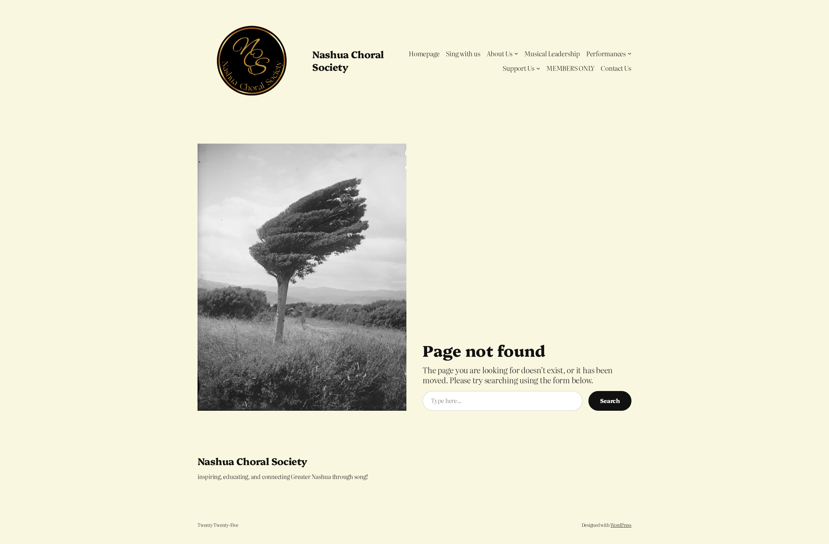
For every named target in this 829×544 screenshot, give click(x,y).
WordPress (620, 525)
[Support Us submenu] (538, 68)
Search (610, 401)
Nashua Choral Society (347, 60)
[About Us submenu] (516, 53)
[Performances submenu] (629, 53)
